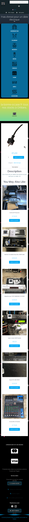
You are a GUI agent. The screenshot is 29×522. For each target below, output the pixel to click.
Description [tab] (15, 167)
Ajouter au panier (19, 157)
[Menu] (19, 6)
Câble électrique (17, 162)
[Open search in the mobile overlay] (19, 2)
